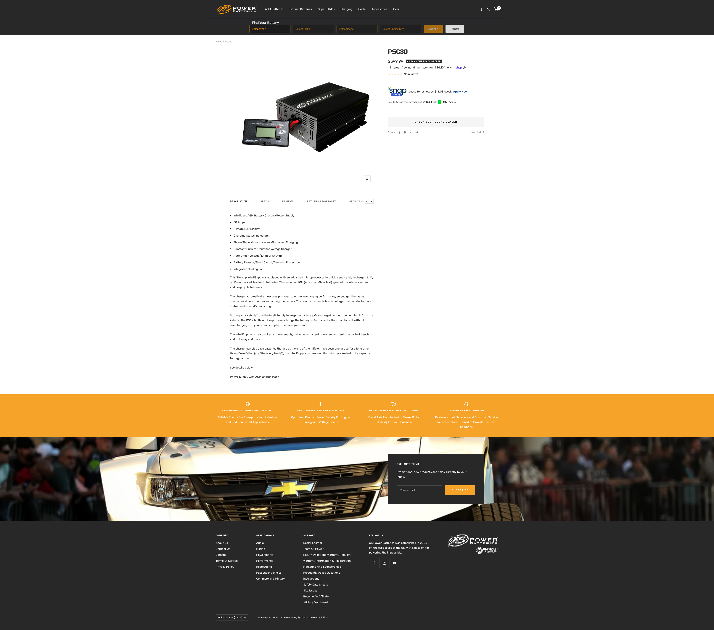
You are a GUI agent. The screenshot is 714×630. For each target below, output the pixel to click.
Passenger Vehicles (269, 572)
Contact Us (223, 549)
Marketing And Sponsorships (322, 566)
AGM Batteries (274, 9)
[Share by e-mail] (417, 132)
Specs (264, 201)
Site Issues (310, 590)
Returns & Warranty (321, 201)
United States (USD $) (230, 617)
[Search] (480, 9)
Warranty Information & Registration (327, 560)
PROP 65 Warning (361, 201)
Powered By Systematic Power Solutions (306, 617)
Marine (260, 549)
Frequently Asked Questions (321, 572)
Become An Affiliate (316, 596)
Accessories (379, 9)
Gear (396, 9)
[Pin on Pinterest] (405, 132)
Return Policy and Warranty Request (326, 554)
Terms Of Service (227, 560)
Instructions (311, 578)
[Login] (488, 9)
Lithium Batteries (301, 9)
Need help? (477, 132)
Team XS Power (313, 549)
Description (238, 201)
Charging (346, 9)
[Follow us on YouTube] (395, 563)
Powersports (264, 554)
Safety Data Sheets (315, 584)
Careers (221, 554)
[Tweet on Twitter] (410, 132)
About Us (222, 543)
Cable (362, 9)
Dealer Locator (312, 543)
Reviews (288, 201)
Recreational (264, 566)
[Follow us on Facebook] (374, 563)
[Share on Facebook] (400, 132)
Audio (260, 543)
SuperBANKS (326, 9)
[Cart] (496, 9)
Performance (264, 560)
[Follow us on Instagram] (384, 563)
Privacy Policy (225, 566)
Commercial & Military (270, 578)
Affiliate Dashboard (315, 602)
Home (219, 41)
